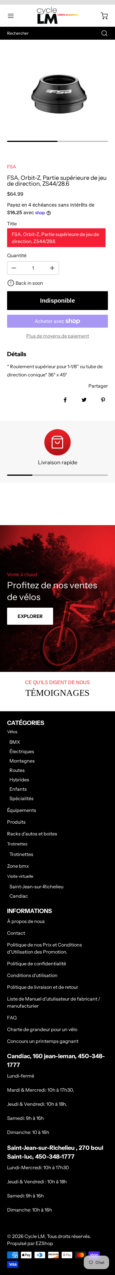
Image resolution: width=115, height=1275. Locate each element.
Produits (16, 822)
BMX (14, 742)
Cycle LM (34, 1236)
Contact (16, 933)
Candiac (18, 896)
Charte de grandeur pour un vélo (42, 1029)
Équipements (21, 810)
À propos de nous (26, 921)
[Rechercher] (101, 33)
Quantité (17, 255)
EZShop (44, 1243)
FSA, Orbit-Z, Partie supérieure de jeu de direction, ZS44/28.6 (55, 237)
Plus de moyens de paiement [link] (57, 336)
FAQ (12, 1018)
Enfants (18, 789)
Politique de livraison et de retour (42, 987)
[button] (13, 15)
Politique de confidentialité (36, 963)
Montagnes (22, 761)
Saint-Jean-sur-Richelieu (36, 886)
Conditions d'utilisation (32, 975)
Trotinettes (21, 854)
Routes (17, 770)
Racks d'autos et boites (32, 834)
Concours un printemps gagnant (42, 1041)
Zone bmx (18, 866)
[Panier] (101, 15)
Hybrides (19, 780)
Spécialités (21, 798)
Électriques (21, 751)
